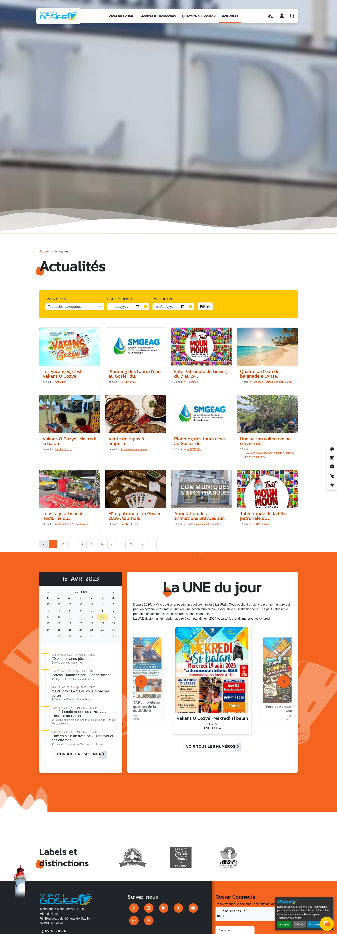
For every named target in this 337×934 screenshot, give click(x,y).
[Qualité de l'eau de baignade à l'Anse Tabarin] (267, 347)
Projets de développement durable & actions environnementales (269, 454)
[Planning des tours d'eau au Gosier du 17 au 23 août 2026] (201, 414)
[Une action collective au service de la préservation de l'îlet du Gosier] (267, 414)
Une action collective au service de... (265, 441)
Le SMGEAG (128, 381)
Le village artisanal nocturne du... (62, 516)
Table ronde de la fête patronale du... (263, 516)
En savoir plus (317, 924)
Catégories (55, 299)
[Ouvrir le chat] (327, 924)
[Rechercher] (292, 16)
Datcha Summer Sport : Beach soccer (81, 675)
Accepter (284, 924)
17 (142, 544)
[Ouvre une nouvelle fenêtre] (134, 908)
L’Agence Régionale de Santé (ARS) (273, 381)
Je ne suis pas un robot (231, 913)
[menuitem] (121, 16)
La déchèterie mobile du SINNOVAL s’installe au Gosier (79, 714)
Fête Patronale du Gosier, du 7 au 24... (200, 373)
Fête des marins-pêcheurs (72, 659)
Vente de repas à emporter (126, 441)
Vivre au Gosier (120, 16)
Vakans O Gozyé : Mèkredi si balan (69, 441)
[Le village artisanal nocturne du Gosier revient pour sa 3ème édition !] (69, 489)
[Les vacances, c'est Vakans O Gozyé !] (69, 347)
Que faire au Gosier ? (199, 16)
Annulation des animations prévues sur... (200, 516)
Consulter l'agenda (79, 754)
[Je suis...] (271, 16)
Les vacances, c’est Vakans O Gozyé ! (62, 373)
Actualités (230, 16)
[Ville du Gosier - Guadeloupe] (66, 899)
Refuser (299, 924)
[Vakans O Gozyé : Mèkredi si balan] (69, 414)
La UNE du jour (63, 449)
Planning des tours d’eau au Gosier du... (134, 373)
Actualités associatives (134, 449)
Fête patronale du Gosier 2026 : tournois (134, 516)
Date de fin (162, 299)
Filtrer (205, 306)
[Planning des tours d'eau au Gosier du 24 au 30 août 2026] (135, 347)
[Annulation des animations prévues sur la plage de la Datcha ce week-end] (201, 489)
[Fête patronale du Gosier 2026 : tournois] (135, 489)
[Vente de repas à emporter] (135, 414)
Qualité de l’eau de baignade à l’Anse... (259, 373)
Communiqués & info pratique (71, 524)
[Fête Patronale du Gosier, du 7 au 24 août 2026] (201, 347)
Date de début (120, 299)
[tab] (141, 681)
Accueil (44, 251)
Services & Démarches (158, 16)
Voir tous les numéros (211, 746)
